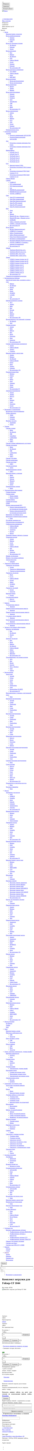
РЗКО (11, 41)
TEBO (11, 415)
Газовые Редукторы (11, 501)
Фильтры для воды (11, 421)
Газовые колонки (11, 325)
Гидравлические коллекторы (14, 1168)
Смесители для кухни (16, 1143)
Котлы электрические (12, 111)
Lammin (8, 180)
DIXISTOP (13, 1158)
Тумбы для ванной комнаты (18, 1115)
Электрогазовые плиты (12, 1078)
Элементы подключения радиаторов (16, 276)
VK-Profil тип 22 (14, 160)
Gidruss (12, 1179)
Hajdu (11, 289)
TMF (11, 103)
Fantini (12, 544)
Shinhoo (12, 931)
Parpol (11, 291)
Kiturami (12, 39)
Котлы (6, 32)
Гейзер (12, 424)
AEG (11, 659)
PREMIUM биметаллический (18, 191)
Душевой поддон (15, 1098)
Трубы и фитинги (11, 413)
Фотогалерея (9, 1260)
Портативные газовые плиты (18, 1074)
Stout (11, 381)
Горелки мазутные (11, 462)
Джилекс (12, 807)
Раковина (12, 1128)
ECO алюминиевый (15, 184)
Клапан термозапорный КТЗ (14, 505)
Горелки (7, 426)
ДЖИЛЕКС (13, 995)
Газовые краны (10, 494)
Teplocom (12, 552)
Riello (11, 439)
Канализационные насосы (13, 841)
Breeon (12, 740)
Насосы (7, 790)
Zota (11, 105)
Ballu (11, 306)
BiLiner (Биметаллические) (17, 229)
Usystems (12, 419)
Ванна (11, 1091)
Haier (11, 338)
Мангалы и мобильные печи (14, 1033)
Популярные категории (8, 1424)
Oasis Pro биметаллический (17, 206)
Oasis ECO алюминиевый (17, 197)
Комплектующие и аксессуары (14, 353)
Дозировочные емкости (12, 605)
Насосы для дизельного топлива (15, 899)
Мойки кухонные (11, 1119)
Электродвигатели (11, 559)
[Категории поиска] (1, 1265)
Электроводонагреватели (13, 390)
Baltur (11, 430)
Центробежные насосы (12, 997)
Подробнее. (5, 1396)
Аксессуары (9, 674)
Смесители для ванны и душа (18, 1142)
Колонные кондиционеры (13, 727)
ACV (11, 302)
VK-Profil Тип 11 (15, 156)
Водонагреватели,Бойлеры (12, 278)
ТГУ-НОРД (13, 71)
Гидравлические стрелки (13, 1187)
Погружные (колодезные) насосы (15, 935)
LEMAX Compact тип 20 (17, 267)
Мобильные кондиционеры (13, 736)
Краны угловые (14, 497)
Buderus (12, 54)
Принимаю (5, 1398)
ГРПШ (8, 503)
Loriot (11, 743)
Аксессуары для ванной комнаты (15, 1085)
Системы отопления (10, 1155)
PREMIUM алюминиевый (17, 190)
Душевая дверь (14, 1096)
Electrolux (12, 336)
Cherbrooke (13, 704)
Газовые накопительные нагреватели (16, 344)
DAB (11, 794)
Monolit (12, 214)
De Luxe (12, 1080)
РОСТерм (12, 1222)
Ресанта (12, 531)
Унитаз (12, 1153)
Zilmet (11, 387)
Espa (11, 946)
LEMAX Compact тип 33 (17, 272)
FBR (11, 434)
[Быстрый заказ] (4, 1338)
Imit (11, 548)
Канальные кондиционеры (13, 698)
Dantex (12, 768)
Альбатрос (13, 529)
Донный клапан (14, 1121)
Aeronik (12, 676)
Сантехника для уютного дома (13, 1083)
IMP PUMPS (13, 867)
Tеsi (11, 297)
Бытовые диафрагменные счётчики (16, 1230)
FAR (11, 1173)
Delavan (12, 479)
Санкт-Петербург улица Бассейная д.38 (13, 1436)
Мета (11, 1048)
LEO (11, 817)
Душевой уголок (14, 1100)
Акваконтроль (14, 805)
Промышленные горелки (13, 486)
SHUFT (12, 745)
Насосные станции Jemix (17, 890)
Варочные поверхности (12, 1053)
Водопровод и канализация (12, 409)
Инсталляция (13, 1106)
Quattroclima (13, 685)
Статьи (8, 1250)
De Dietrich (13, 45)
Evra (7, 163)
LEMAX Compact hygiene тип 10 (19, 259)
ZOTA (11, 467)
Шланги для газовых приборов (15, 558)
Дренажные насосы (11, 822)
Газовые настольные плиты (17, 1072)
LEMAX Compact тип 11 (17, 265)
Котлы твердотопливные (13, 92)
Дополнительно (6, 1422)
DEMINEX (13, 944)
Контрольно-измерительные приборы (16, 516)
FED (11, 58)
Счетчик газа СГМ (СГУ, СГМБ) (15, 1245)
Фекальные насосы (11, 986)
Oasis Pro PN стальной (16, 205)
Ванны (8, 1089)
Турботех (12, 351)
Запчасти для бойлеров (12, 629)
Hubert (11, 582)
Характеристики (8, 1381)
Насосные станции (11, 881)
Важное (7, 1252)
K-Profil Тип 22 (14, 152)
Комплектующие (10, 593)
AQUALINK (13, 1170)
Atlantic (12, 304)
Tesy (11, 636)
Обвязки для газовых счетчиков (15, 1241)
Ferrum (12, 567)
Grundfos (12, 798)
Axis (7, 141)
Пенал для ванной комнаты (17, 1113)
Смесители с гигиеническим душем (20, 1147)
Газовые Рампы (10, 499)
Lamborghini (13, 437)
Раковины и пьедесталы (12, 1125)
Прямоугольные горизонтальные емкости (17, 612)
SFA (11, 852)
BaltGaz (12, 330)
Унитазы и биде (10, 1149)
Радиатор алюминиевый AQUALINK (20, 135)
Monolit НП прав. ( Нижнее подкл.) (20, 218)
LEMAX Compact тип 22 (17, 270)
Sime (11, 99)
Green (11, 680)
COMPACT (13, 182)
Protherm (12, 98)
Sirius (11, 75)
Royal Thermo (10, 227)
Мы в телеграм (6, 21)
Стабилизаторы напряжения (14, 524)
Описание (6, 1377)
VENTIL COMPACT (15, 193)
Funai (11, 772)
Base (11, 212)
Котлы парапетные (11, 84)
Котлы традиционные (16, 83)
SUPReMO (13, 220)
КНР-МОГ (13, 77)
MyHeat (12, 550)
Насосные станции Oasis (17, 894)
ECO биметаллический (16, 186)
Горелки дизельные (11, 445)
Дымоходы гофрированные (17, 569)
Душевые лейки (14, 1136)
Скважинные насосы (12, 967)
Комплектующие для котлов (14, 34)
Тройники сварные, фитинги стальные (17, 535)
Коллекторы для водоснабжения (15, 411)
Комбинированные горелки (14, 469)
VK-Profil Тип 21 (15, 158)
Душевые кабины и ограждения (15, 1095)
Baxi (11, 53)
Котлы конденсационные (17, 81)
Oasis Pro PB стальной (16, 203)
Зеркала (12, 1111)
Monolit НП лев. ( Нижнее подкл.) (19, 216)
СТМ (11, 1224)
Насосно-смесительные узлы (14, 1205)
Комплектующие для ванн (17, 1093)
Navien (12, 49)
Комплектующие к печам (13, 1031)
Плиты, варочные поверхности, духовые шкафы (18, 1051)
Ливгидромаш (14, 820)
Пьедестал (12, 1126)
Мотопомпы (9, 875)
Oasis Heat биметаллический (18, 201)
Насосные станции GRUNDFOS (19, 888)
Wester (11, 385)
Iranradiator (13, 436)
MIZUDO (12, 653)
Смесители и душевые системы (15, 1134)
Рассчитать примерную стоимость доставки (15, 1346)
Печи (6, 1029)
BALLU (12, 396)
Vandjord (12, 856)
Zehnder (8, 248)
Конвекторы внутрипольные (14, 1202)
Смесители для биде (15, 1140)
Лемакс (12, 88)
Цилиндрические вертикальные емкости (17, 620)
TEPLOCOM (13, 528)
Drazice (12, 287)
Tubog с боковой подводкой (18, 221)
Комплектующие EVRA (16, 165)
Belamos (12, 357)
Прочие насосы (10, 954)
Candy (11, 402)
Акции (8, 1254)
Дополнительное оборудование (13, 490)
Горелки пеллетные (11, 466)
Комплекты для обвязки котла (14, 514)
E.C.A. (12, 576)
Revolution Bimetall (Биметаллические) (21, 240)
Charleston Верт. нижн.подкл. (18, 255)
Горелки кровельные (12, 460)
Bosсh (11, 334)
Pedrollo (12, 802)
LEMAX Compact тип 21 (17, 268)
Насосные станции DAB (16, 886)
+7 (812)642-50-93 (7, 19)
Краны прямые (14, 496)
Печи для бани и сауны (12, 1038)
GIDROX (12, 796)
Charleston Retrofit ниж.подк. (18, 252)
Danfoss (12, 477)
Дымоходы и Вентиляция (12, 563)
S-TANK (12, 295)
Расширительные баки (12, 372)
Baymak (12, 310)
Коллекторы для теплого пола (14, 1196)
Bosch (11, 116)
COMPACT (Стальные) (16, 231)
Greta (11, 1057)
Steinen (12, 482)
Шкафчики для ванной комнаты (19, 1117)
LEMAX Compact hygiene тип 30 (19, 263)
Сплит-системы (10, 764)
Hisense (12, 779)
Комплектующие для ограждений (19, 1102)
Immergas (12, 340)
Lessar (11, 683)
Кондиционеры (9, 672)
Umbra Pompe (13, 982)
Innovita (12, 651)
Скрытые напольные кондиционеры (16, 760)
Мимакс (12, 90)
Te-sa (11, 1220)
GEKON (12, 1177)
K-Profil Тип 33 (14, 154)
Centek (11, 702)
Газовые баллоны (11, 492)
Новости (7, 1247)
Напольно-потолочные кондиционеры (17, 747)
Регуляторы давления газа (13, 520)
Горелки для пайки (11, 458)
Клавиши (12, 1108)
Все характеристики (8, 1327)
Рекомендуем (9, 1258)
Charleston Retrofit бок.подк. (18, 250)
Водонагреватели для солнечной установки (18, 319)
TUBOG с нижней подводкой (18, 223)
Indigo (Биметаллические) (17, 235)
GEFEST (12, 1055)
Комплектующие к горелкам (14, 473)
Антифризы (9, 1157)
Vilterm (12, 670)
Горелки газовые (10, 428)
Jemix (11, 800)
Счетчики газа (9, 1228)
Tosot (11, 687)
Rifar (7, 208)
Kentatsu (12, 37)
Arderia (12, 113)
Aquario (12, 824)
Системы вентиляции (12, 597)
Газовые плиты (10, 1059)
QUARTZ (12, 293)
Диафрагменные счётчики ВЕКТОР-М (21, 1232)
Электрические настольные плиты (19, 1076)
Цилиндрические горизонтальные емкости (18, 623)
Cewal (11, 543)
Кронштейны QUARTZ (16, 689)
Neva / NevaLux (14, 666)
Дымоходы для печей (12, 588)
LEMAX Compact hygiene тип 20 (19, 261)
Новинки (8, 1256)
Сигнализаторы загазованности (15, 522)
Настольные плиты (11, 1070)
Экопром (12, 606)
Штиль (12, 533)
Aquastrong (13, 922)
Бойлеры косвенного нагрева (14, 300)
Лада (11, 1065)
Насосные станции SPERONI (18, 896)
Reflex (11, 379)
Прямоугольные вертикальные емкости (17, 608)
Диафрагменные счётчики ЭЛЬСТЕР (20, 1239)
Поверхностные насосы (12, 905)
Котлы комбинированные (13, 36)
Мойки (12, 1123)
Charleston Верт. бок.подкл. (17, 253)
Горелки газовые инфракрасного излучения (18, 443)
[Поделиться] (20, 1340)
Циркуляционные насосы (13, 1003)
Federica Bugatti (14, 60)
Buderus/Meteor (10, 150)
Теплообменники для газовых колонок (17, 657)
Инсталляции (10, 1104)
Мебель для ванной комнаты (14, 1110)
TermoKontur (13, 101)
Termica (12, 349)
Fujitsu (11, 678)
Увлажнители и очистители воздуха (16, 783)
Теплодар (12, 591)
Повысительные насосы (12, 920)
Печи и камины (10, 1044)
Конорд (12, 86)
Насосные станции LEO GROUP (19, 892)
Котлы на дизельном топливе (14, 43)
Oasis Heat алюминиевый (17, 199)
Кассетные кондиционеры (13, 713)
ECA (11, 120)
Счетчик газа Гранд (11, 1243)
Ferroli (11, 62)
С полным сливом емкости (13, 616)
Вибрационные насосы (12, 811)
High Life (12, 777)
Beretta (12, 663)
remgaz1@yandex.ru (7, 1431)
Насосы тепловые (9, 1021)
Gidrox (12, 1010)
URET (11, 441)
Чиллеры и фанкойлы (12, 787)
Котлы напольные (11, 51)
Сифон (12, 1132)
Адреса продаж (6, 1443)
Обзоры (8, 1249)
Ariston (12, 327)
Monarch (12, 481)
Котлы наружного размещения (14, 69)
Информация (6, 1420)
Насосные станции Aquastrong (18, 882)
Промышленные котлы (12, 129)
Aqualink (8, 133)
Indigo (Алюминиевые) (16, 233)
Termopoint (13, 1160)
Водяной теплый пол (12, 1164)
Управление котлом (11, 537)
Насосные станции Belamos (17, 884)
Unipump (12, 368)
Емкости (7, 603)
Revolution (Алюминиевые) (17, 238)
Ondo (11, 1198)
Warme (12, 1162)
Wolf (11, 323)
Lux (11, 188)
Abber (11, 1087)
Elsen (11, 518)
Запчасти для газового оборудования (15, 627)
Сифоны (8, 1130)
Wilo (11, 837)
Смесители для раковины (17, 1145)
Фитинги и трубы (15, 1166)
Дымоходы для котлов (12, 573)
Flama (11, 1061)
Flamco (12, 375)
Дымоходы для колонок (12, 565)
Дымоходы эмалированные (17, 571)
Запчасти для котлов (11, 638)
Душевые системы (15, 1138)
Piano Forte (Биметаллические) (18, 237)
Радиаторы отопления (11, 131)
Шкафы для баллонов (12, 556)
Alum (11, 210)
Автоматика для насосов (13, 792)
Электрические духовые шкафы (19, 1068)
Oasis (7, 195)
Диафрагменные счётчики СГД (18, 1237)
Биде (11, 1151)
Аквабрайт (13, 422)
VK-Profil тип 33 (14, 161)
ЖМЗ (11, 107)
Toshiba (8, 1025)
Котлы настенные (11, 79)
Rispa (11, 364)
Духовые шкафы (10, 1066)
